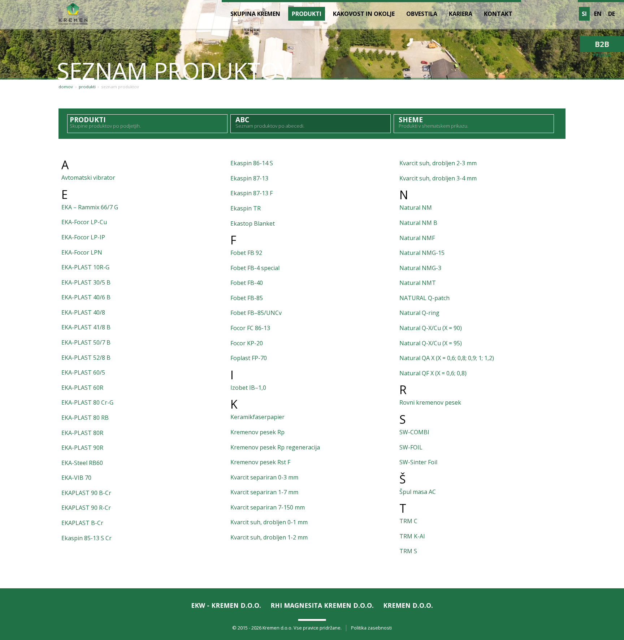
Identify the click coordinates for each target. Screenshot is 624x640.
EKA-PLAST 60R (82, 388)
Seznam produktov (120, 87)
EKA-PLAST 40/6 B (85, 297)
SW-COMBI (414, 432)
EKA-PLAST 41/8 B (85, 327)
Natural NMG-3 (420, 268)
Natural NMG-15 (422, 253)
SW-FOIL (410, 447)
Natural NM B (418, 223)
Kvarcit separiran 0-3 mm (264, 477)
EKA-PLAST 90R (82, 448)
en (598, 14)
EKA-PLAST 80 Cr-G (87, 402)
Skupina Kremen (255, 14)
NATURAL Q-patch (424, 298)
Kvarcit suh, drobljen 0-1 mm (269, 522)
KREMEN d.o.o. (408, 605)
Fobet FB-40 (246, 283)
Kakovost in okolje (364, 14)
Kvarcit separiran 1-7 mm (264, 492)
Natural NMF (417, 238)
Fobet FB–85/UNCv (256, 313)
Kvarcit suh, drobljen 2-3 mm (438, 163)
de (611, 14)
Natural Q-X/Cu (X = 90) (430, 328)
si (584, 14)
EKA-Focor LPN (81, 252)
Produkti (87, 87)
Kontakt (498, 14)
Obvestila (421, 14)
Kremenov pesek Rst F (260, 462)
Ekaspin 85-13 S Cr (86, 538)
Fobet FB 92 (246, 253)
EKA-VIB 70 (76, 478)
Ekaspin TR (245, 208)
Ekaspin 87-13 (249, 178)
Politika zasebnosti (371, 628)
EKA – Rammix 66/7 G (89, 207)
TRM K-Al (412, 536)
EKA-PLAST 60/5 (83, 372)
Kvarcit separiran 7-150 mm (267, 507)
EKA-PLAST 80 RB (85, 418)
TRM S (408, 551)
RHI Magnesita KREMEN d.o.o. (322, 605)
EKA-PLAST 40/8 (83, 312)
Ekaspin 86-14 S (251, 163)
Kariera (460, 14)
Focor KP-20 (246, 343)
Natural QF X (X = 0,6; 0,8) (433, 373)
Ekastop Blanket (252, 223)
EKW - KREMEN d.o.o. (226, 605)
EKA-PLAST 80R (82, 433)
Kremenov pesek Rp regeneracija (275, 447)
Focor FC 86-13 (250, 328)
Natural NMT (417, 283)
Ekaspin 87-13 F (251, 193)
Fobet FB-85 (246, 298)
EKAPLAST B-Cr (82, 523)
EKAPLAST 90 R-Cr (86, 508)
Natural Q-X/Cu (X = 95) (430, 343)
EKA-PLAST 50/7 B (85, 342)
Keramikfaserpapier (257, 417)
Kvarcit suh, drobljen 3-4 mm (438, 178)
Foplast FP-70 (248, 358)
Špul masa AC (417, 492)
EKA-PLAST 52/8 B (85, 358)
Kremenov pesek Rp (257, 432)
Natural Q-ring (419, 313)
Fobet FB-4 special (255, 268)
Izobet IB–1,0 (248, 388)
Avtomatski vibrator (88, 178)
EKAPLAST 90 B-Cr (86, 493)
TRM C (408, 521)
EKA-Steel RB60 (82, 463)
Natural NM (415, 208)
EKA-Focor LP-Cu (84, 222)
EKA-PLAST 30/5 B (85, 282)
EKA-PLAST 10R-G (85, 267)
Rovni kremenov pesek (430, 402)
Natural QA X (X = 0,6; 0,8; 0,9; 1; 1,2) (446, 358)
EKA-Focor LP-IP (83, 237)
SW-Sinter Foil (418, 462)
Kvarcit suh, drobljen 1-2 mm (269, 537)
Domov (65, 87)
